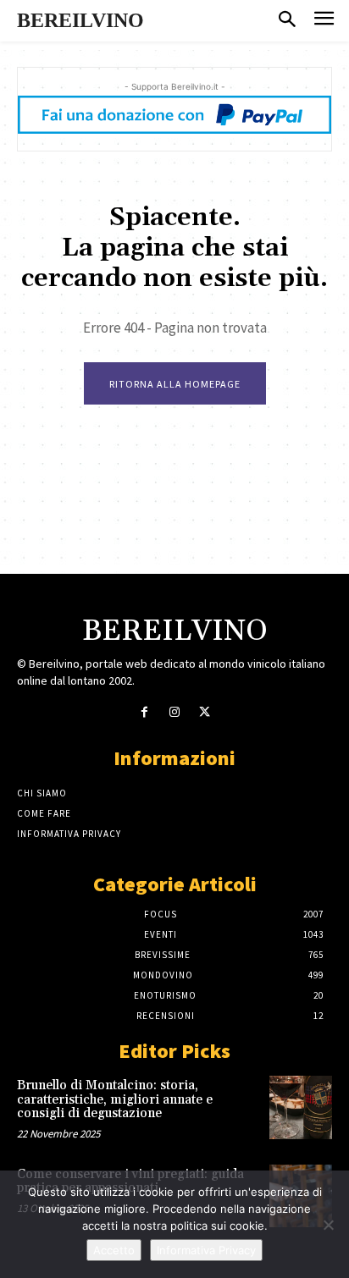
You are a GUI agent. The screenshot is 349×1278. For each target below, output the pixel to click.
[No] (327, 1224)
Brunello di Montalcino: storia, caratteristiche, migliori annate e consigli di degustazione (115, 1099)
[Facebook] (144, 712)
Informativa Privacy (206, 1250)
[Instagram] (174, 712)
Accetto (114, 1250)
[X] (204, 712)
